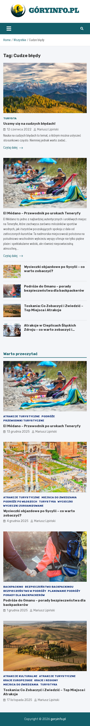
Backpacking (13, 586)
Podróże (48, 416)
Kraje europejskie (18, 680)
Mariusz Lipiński (48, 129)
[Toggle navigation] (8, 28)
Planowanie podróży (64, 590)
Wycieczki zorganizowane (23, 505)
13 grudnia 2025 (18, 431)
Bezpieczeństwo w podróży (24, 590)
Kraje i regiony (46, 680)
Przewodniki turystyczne (23, 420)
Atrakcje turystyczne (21, 416)
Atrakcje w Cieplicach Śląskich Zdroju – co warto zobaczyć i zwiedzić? (50, 329)
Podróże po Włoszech (20, 501)
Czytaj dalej (10, 147)
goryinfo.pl (58, 719)
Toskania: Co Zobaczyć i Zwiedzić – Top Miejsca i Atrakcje (53, 308)
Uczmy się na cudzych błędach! (29, 124)
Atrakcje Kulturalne (20, 676)
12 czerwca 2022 (19, 129)
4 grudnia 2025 (17, 521)
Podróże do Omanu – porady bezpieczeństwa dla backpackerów (54, 288)
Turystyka (47, 501)
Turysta (10, 118)
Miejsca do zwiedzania (59, 497)
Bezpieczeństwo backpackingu (49, 586)
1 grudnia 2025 (17, 610)
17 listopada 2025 (19, 700)
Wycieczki (65, 501)
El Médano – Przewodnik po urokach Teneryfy (42, 213)
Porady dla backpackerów (24, 595)
